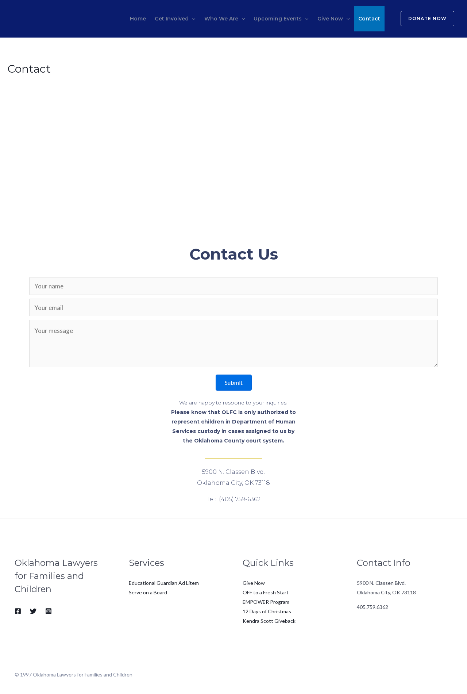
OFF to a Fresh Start (266, 592)
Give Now (330, 18)
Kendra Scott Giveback (269, 621)
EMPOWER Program (266, 602)
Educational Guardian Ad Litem (164, 583)
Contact (369, 18)
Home (138, 18)
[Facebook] (18, 611)
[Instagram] (48, 611)
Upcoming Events (278, 18)
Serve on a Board (148, 592)
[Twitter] (33, 611)
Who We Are (221, 18)
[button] (234, 383)
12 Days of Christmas (267, 611)
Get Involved (172, 18)
